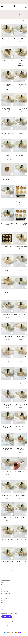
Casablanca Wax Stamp (7, 518)
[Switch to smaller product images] (26, 20)
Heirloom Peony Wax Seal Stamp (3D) (21, 155)
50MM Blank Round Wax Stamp (7, 61)
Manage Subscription (5, 580)
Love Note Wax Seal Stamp (21, 85)
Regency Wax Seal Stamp (7, 427)
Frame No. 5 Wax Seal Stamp (21, 405)
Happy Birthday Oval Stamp (7, 224)
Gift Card (3, 587)
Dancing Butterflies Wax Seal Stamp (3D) (7, 133)
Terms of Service (5, 605)
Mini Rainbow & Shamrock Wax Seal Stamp (21, 338)
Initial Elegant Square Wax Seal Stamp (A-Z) (21, 450)
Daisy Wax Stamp (7, 360)
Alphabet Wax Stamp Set (7, 247)
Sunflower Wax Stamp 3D (7, 337)
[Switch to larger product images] (23, 20)
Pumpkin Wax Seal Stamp (7, 449)
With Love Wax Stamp (7, 561)
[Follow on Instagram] (5, 621)
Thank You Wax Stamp (7, 539)
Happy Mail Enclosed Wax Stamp (21, 61)
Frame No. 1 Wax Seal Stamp (21, 109)
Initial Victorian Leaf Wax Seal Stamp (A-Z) (20, 39)
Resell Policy (4, 598)
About (2, 582)
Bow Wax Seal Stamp (7, 382)
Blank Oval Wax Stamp (20, 133)
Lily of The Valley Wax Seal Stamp (7, 315)
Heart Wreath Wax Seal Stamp (20, 427)
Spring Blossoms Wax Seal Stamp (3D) (21, 518)
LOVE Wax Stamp (7, 199)
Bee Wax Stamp (21, 177)
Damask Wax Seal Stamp (21, 383)
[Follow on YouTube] (12, 621)
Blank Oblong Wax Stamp (20, 269)
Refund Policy (4, 596)
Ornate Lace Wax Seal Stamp (21, 562)
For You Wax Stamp (20, 471)
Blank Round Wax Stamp (7, 39)
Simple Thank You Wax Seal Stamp (20, 291)
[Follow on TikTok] (16, 621)
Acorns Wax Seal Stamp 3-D (7, 405)
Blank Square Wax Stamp (7, 269)
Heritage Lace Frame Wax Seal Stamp (7, 472)
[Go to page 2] (21, 570)
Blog (2, 589)
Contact (3, 578)
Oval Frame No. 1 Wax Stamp (7, 155)
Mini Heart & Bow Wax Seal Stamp (7, 109)
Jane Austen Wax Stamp (7, 496)
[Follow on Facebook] (2, 621)
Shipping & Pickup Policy (6, 593)
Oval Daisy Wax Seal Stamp (21, 496)
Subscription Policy (5, 600)
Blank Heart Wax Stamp (21, 540)
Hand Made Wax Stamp (20, 361)
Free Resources (4, 584)
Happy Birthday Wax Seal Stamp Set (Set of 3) (21, 225)
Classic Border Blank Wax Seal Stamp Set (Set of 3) (20, 201)
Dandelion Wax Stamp (20, 314)
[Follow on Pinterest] (9, 621)
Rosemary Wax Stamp (21, 246)
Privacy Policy (4, 602)
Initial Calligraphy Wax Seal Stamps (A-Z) (7, 178)
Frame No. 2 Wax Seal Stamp (7, 291)
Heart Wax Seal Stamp (7, 85)
